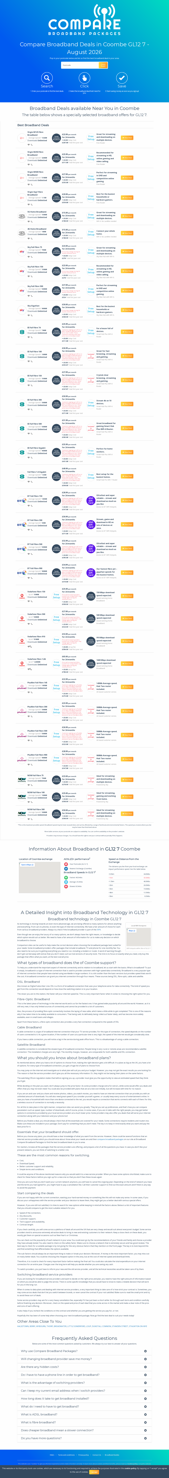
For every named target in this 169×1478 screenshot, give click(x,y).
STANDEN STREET (120, 1326)
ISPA (99, 929)
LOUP (88, 1326)
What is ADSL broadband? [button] (39, 1414)
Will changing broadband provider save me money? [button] (56, 1359)
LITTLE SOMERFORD (76, 1326)
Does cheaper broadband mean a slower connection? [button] (57, 1430)
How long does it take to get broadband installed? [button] (55, 1398)
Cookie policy (132, 1464)
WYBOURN (41, 1326)
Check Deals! (103, 65)
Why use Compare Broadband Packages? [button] (49, 1351)
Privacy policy (83, 1455)
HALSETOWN (23, 1326)
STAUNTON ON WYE (138, 1326)
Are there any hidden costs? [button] (40, 1367)
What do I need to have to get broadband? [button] (50, 1406)
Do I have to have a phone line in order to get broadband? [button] (60, 1374)
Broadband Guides (112, 1455)
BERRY (32, 1326)
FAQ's (52, 1455)
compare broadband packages (110, 1139)
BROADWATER (60, 1326)
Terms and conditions (66, 1455)
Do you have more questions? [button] (41, 1438)
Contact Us (97, 1455)
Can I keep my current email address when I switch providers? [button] (63, 1390)
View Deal (128, 138)
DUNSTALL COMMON (101, 1326)
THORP (50, 1326)
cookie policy (130, 1468)
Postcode (67, 65)
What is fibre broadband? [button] (38, 1422)
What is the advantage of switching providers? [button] (53, 1382)
